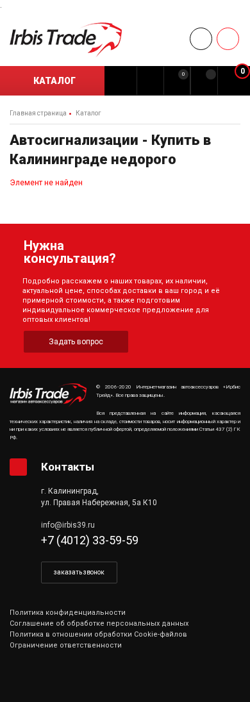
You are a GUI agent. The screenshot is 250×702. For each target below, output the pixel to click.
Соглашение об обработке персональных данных (99, 623)
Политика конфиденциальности (68, 612)
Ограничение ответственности (66, 645)
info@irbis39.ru (68, 525)
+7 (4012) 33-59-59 (89, 540)
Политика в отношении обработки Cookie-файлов (98, 634)
